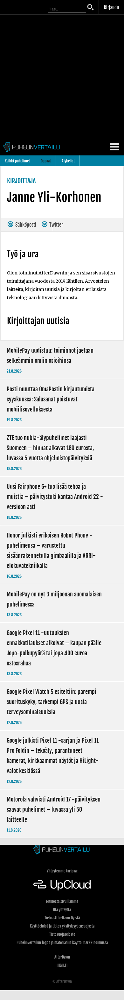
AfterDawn (62, 957)
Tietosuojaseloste (62, 934)
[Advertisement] (62, 76)
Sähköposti (25, 225)
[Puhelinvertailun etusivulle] (62, 850)
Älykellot (68, 161)
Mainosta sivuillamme (62, 901)
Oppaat (46, 161)
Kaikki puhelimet (17, 161)
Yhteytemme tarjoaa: (62, 871)
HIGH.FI (62, 965)
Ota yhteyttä (62, 909)
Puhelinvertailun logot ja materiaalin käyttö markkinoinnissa (62, 942)
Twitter (55, 225)
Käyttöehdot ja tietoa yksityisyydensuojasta (62, 926)
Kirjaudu (111, 7)
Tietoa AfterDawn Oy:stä (62, 917)
